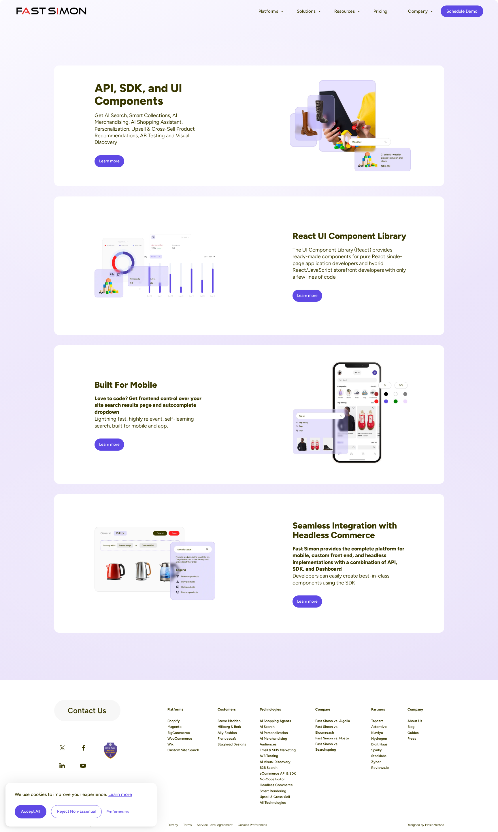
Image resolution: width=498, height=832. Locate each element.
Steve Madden (229, 721)
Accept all (30, 811)
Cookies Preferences (252, 825)
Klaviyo (377, 733)
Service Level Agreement (215, 825)
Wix (170, 744)
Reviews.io (380, 768)
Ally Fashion (227, 733)
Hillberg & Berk (229, 727)
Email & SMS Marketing (278, 750)
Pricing (380, 11)
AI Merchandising (273, 739)
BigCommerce (178, 733)
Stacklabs (378, 756)
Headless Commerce (276, 785)
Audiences (268, 744)
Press (412, 739)
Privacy (172, 825)
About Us (415, 721)
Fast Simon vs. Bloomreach (326, 729)
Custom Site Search (183, 750)
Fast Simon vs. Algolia (332, 721)
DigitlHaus (379, 744)
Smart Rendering (273, 791)
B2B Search (269, 768)
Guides (413, 733)
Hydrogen (379, 739)
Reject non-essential (76, 811)
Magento (174, 727)
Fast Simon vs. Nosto (332, 738)
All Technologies (273, 803)
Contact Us (87, 708)
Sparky (376, 750)
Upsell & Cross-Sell (275, 797)
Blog (411, 727)
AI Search (267, 727)
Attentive (379, 727)
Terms (187, 825)
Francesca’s (227, 739)
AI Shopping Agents (275, 721)
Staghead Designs (232, 744)
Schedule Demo (462, 11)
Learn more (120, 794)
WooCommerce (179, 739)
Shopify (173, 721)
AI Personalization (274, 733)
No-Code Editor (272, 779)
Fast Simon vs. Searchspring (326, 747)
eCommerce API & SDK (278, 773)
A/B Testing (269, 756)
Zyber (376, 762)
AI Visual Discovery (275, 762)
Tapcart (377, 721)
